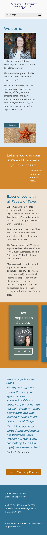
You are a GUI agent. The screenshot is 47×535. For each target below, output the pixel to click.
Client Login (13, 125)
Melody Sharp (15, 527)
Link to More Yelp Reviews (24, 472)
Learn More (23, 351)
